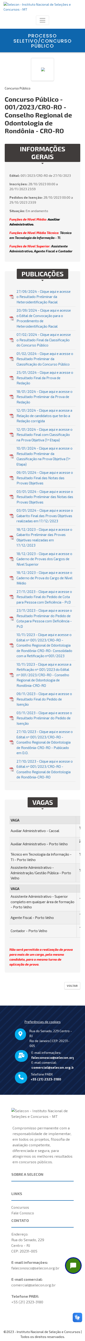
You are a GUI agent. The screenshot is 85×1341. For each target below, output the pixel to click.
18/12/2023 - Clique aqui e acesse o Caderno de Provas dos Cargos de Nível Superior (44, 559)
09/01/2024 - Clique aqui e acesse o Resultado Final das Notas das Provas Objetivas (45, 477)
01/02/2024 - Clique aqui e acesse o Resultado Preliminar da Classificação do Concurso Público (45, 358)
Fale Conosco (22, 1213)
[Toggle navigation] (42, 20)
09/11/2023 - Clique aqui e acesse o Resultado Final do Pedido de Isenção (44, 699)
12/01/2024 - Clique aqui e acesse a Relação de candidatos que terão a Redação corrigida (44, 415)
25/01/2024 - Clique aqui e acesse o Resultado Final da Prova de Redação (45, 377)
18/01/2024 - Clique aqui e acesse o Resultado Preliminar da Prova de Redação (44, 396)
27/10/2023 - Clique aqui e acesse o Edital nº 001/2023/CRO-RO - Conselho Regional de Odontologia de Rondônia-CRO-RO (45, 769)
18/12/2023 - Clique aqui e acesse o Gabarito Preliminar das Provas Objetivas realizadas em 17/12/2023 (44, 537)
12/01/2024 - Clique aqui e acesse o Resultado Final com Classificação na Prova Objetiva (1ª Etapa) (44, 434)
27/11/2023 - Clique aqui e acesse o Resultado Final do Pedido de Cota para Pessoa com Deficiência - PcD (44, 596)
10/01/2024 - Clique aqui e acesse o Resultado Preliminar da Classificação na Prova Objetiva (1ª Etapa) (44, 456)
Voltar (72, 985)
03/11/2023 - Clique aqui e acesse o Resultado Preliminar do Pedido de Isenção (44, 718)
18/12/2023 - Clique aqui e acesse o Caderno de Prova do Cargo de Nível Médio (44, 577)
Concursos (20, 1207)
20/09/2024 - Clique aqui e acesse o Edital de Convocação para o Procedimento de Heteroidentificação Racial (44, 318)
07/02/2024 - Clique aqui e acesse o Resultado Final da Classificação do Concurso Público (44, 339)
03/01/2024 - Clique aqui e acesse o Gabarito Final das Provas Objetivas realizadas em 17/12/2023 (45, 515)
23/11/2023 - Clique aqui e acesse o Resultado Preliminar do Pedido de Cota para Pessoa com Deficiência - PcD (44, 618)
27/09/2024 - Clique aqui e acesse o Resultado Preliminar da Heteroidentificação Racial (44, 296)
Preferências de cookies (43, 1022)
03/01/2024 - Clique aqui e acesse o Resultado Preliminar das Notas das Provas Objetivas (45, 496)
